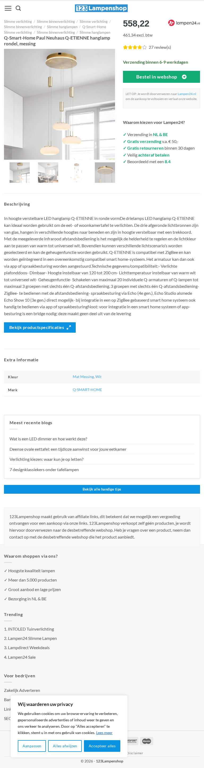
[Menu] (8, 8)
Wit (98, 376)
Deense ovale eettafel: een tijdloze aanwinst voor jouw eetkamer (68, 449)
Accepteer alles (102, 746)
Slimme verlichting (18, 21)
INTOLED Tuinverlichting (31, 628)
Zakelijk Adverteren (22, 690)
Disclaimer (135, 753)
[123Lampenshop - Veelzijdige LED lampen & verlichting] (101, 8)
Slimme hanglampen (62, 27)
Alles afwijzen (65, 746)
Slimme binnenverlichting (56, 21)
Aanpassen (32, 746)
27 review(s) (160, 47)
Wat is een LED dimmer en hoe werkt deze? (48, 438)
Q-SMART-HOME (87, 389)
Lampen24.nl (187, 94)
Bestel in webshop (156, 77)
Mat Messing (83, 376)
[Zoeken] (18, 8)
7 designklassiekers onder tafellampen (45, 469)
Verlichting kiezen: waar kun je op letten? (46, 459)
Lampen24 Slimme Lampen (32, 638)
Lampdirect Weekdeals (29, 647)
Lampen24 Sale (22, 656)
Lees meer (104, 732)
